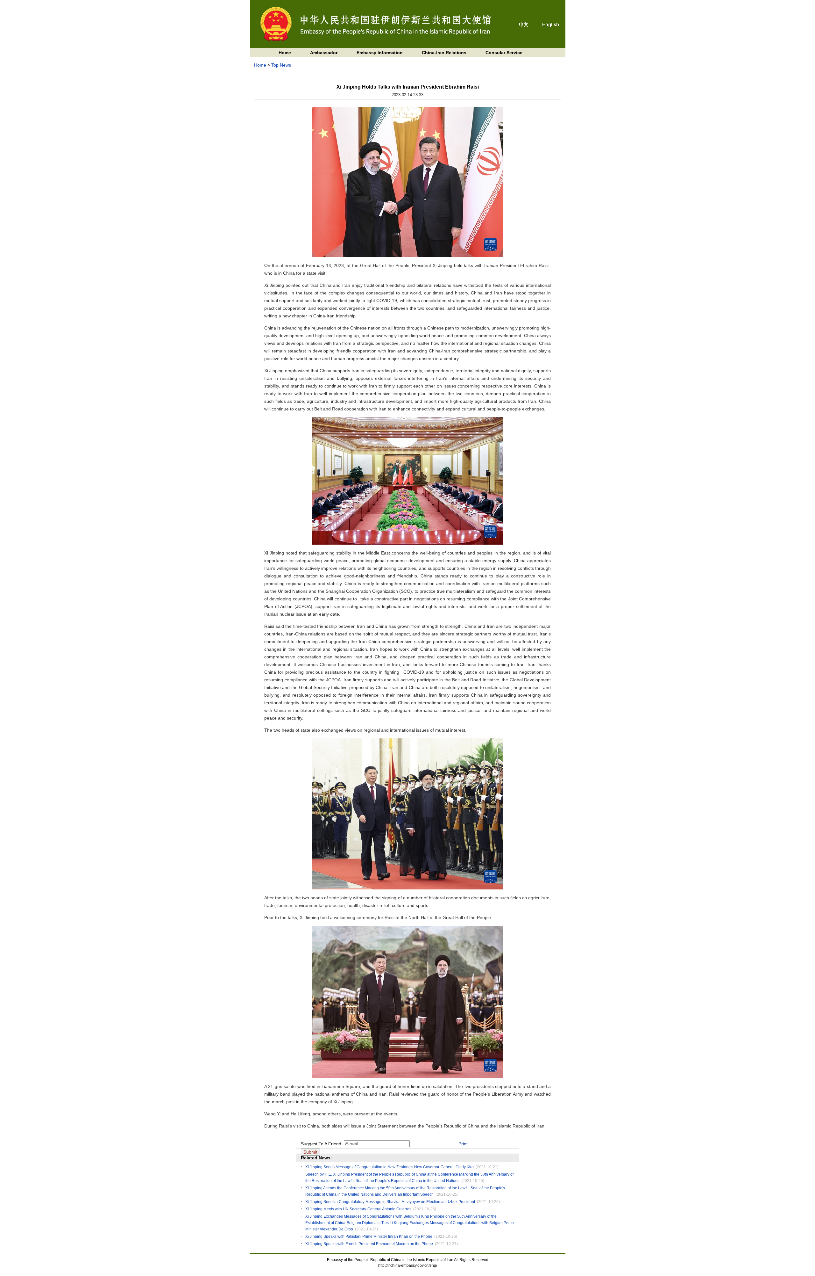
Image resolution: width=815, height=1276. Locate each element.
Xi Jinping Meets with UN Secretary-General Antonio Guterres (358, 1209)
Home (285, 52)
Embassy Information (380, 52)
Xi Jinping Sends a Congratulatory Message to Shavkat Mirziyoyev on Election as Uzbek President (390, 1202)
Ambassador (323, 52)
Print (463, 1143)
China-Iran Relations (444, 52)
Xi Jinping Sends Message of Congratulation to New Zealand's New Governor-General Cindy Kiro (389, 1167)
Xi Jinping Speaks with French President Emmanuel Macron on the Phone (369, 1244)
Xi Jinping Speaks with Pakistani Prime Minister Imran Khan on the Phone (368, 1236)
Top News (281, 65)
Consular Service (503, 52)
